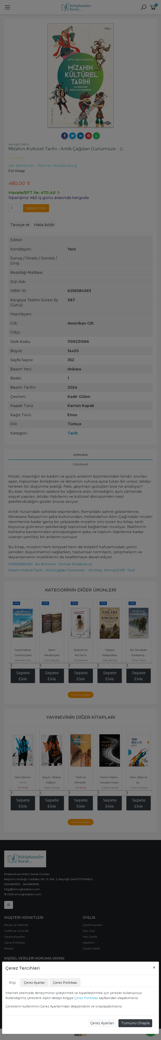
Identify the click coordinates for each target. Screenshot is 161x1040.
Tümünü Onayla (135, 1023)
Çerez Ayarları (102, 1023)
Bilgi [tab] (12, 983)
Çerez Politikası (86, 998)
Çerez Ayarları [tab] (34, 983)
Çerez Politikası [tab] (65, 983)
